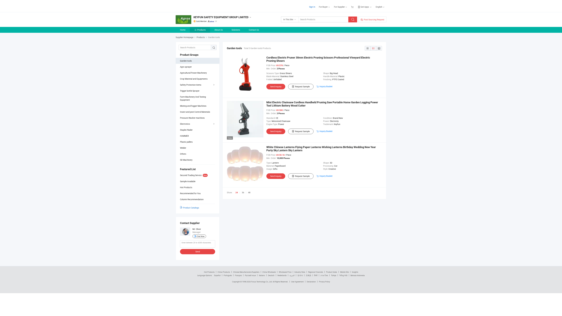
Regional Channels (315, 272)
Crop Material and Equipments (194, 78)
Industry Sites (299, 272)
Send (197, 251)
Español (217, 275)
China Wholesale (269, 272)
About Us (218, 29)
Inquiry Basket (326, 86)
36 (243, 192)
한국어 (300, 275)
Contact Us (254, 29)
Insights (355, 272)
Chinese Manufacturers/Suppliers (246, 272)
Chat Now (200, 236)
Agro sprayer (186, 66)
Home (182, 29)
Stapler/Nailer (186, 129)
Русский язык (250, 275)
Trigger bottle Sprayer (189, 90)
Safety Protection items (190, 84)
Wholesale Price (285, 272)
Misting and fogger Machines (193, 105)
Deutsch (271, 275)
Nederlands (282, 275)
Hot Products (209, 272)
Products (201, 29)
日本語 (308, 275)
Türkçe (333, 275)
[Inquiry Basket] (352, 6)
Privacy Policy (324, 281)
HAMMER (184, 135)
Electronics (185, 123)
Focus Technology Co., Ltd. (262, 281)
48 (249, 192)
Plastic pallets (186, 141)
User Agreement (297, 281)
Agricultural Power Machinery (193, 72)
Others (183, 153)
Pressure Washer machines (192, 117)
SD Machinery (186, 159)
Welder (183, 147)
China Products (224, 272)
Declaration (311, 281)
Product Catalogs (191, 207)
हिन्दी (315, 275)
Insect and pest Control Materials (195, 111)
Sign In (312, 6)
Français (238, 275)
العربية (292, 275)
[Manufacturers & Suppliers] (194, 5)
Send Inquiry (275, 86)
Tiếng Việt (343, 275)
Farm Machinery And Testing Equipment (193, 98)
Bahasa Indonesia (358, 275)
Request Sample (302, 86)
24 (236, 192)
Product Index (331, 272)
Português (228, 275)
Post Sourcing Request (374, 19)
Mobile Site (344, 272)
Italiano (262, 275)
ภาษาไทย (324, 275)
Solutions (236, 29)
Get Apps (364, 6)
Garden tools (186, 60)
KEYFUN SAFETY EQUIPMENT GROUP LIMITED (221, 17)
